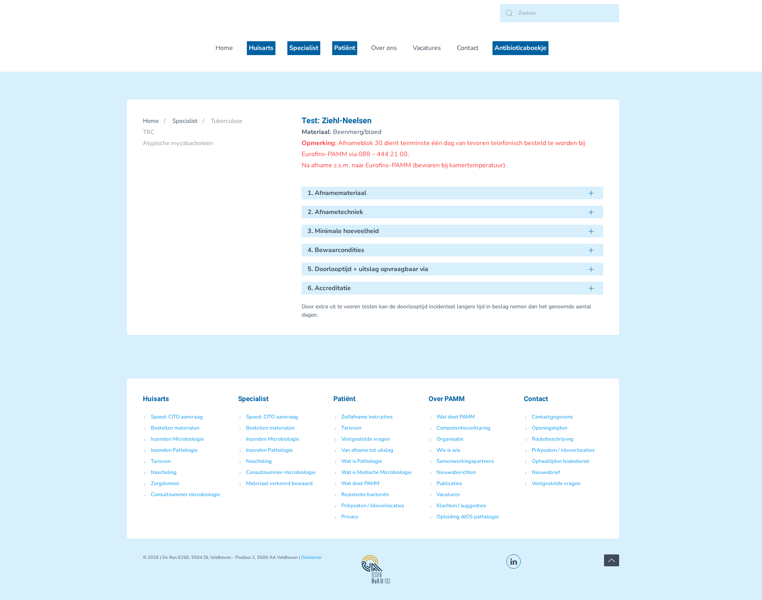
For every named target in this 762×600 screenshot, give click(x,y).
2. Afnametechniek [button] (335, 212)
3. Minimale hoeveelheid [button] (343, 231)
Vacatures (427, 48)
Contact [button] (468, 48)
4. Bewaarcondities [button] (336, 250)
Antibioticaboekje (520, 48)
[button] (611, 560)
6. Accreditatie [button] (329, 288)
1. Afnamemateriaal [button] (337, 193)
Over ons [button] (384, 48)
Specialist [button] (303, 48)
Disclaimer (311, 557)
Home (224, 48)
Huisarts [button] (261, 48)
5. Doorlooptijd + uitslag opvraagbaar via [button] (368, 269)
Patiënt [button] (344, 48)
